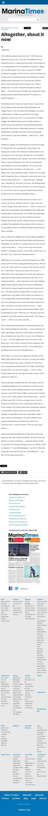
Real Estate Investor (18, 767)
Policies (43, 798)
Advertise (39, 795)
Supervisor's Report (6, 697)
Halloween (40, 623)
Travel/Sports (41, 754)
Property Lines (16, 765)
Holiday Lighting (41, 631)
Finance (33, 608)
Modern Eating (17, 693)
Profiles (27, 778)
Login (33, 798)
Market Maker (16, 761)
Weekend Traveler (41, 776)
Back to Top (24, 810)
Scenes (31, 778)
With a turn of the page (16, 500)
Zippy (2, 705)
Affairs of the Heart (42, 601)
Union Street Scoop (30, 784)
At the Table (16, 682)
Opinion (3, 695)
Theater (39, 670)
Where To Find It (11, 795)
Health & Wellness (41, 625)
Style (21, 612)
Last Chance (40, 636)
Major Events (40, 638)
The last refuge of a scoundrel (18, 525)
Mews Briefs (40, 734)
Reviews (20, 699)
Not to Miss (40, 655)
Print (45, 28)
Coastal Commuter (42, 761)
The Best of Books (5, 621)
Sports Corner (40, 765)
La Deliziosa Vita (17, 690)
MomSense (16, 612)
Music (38, 646)
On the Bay (40, 763)
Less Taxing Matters (30, 610)
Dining (15, 675)
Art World (7, 601)
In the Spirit (16, 688)
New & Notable (17, 697)
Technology (28, 616)
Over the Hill (28, 776)
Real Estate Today (17, 778)
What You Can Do (41, 672)
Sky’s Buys (39, 741)
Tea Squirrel (16, 705)
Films (2, 608)
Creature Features (41, 610)
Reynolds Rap (28, 703)
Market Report (17, 763)
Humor (6, 608)
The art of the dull (14, 503)
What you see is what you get (18, 522)
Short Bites (16, 701)
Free (38, 619)
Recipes (15, 699)
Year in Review (5, 703)
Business (28, 599)
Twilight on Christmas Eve (17, 497)
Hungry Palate (17, 686)
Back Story (27, 677)
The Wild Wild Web (30, 619)
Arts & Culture (41, 604)
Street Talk (28, 780)
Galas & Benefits (41, 621)
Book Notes (4, 604)
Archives (16, 798)
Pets (38, 726)
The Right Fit (28, 705)
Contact (5, 798)
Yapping (39, 751)
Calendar (40, 599)
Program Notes (4, 616)
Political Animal (41, 738)
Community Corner (42, 608)
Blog (26, 798)
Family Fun (44, 612)
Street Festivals (41, 668)
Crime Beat (4, 734)
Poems (2, 612)
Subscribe (27, 795)
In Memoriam (41, 692)
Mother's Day (40, 640)
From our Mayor (5, 693)
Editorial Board (5, 684)
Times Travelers (29, 708)
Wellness (15, 614)
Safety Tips (3, 743)
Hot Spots (20, 684)
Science (27, 612)
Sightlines (3, 745)
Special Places (16, 703)
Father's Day (40, 614)
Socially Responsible (30, 614)
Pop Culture (4, 614)
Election (3, 736)
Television (3, 619)
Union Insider (28, 782)
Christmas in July (14, 509)
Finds (26, 757)
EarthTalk (27, 608)
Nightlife (39, 653)
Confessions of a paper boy (18, 518)
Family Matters (17, 608)
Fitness (39, 675)
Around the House (18, 601)
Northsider (28, 769)
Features (28, 675)
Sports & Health (41, 666)
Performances (40, 657)
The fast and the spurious (17, 515)
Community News (5, 732)
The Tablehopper (17, 712)
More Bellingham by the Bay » (19, 494)
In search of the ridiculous (17, 506)
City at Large (4, 677)
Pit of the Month (41, 736)
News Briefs (4, 738)
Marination (28, 695)
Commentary (5, 675)
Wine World (16, 714)
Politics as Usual (29, 701)
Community (4, 730)
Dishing (15, 684)
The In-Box (3, 699)
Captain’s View (5, 728)
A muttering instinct (15, 512)
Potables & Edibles (41, 659)
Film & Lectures (41, 616)
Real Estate (16, 754)
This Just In (4, 701)
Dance (38, 612)
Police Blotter (4, 741)
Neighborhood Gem (18, 695)
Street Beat (29, 754)
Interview (27, 693)
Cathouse (39, 728)
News (2, 726)
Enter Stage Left (5, 606)
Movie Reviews (4, 610)
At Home (15, 599)
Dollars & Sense (29, 606)
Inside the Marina (29, 690)
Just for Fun (40, 634)
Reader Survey (5, 754)
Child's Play (40, 606)
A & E (2, 599)
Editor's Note (28, 684)
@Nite (2, 601)
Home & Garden (17, 610)
